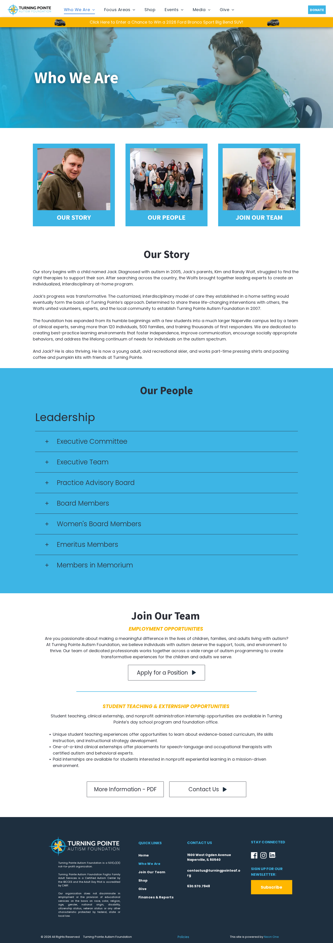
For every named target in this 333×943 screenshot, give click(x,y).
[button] (166, 441)
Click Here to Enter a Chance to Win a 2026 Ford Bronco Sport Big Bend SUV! (166, 22)
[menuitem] (79, 10)
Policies (183, 937)
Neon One (271, 937)
